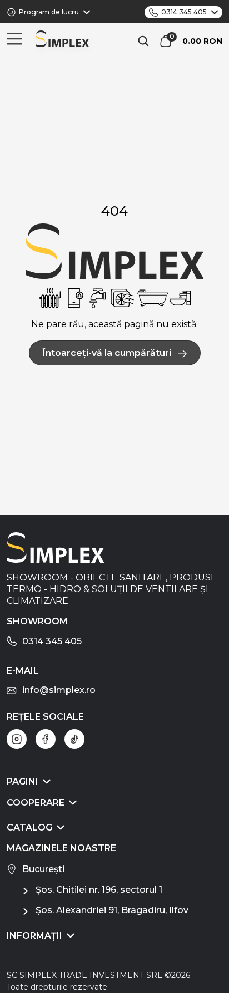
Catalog (29, 827)
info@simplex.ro (59, 690)
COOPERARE (35, 802)
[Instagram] (17, 739)
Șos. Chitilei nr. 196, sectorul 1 (99, 889)
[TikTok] (74, 739)
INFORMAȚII (34, 935)
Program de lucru (49, 12)
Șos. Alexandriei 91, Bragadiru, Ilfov (112, 910)
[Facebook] (46, 739)
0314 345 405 (184, 12)
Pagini (22, 781)
